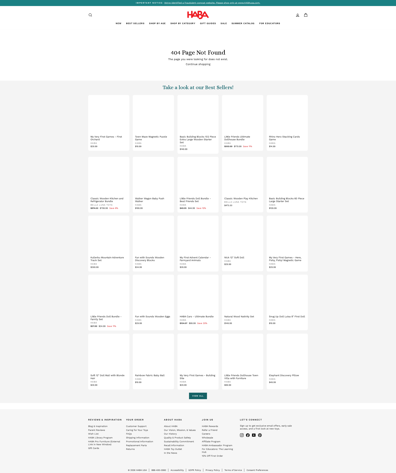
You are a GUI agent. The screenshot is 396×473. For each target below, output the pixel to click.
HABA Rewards (210, 426)
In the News (170, 453)
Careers (206, 434)
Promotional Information (139, 441)
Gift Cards (93, 448)
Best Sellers (135, 23)
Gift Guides (208, 23)
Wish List (93, 434)
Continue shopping (198, 64)
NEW (118, 23)
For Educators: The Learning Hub (217, 450)
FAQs (129, 434)
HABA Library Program (100, 437)
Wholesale (207, 437)
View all (198, 396)
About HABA (171, 426)
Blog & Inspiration (98, 426)
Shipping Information (137, 437)
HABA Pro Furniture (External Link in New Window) (104, 443)
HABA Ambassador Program (217, 445)
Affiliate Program (211, 441)
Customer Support (136, 426)
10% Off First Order (212, 456)
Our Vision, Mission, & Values (180, 430)
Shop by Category (182, 23)
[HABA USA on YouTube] (254, 435)
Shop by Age (157, 23)
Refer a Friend (209, 430)
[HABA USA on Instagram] (242, 435)
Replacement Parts (136, 445)
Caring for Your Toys (137, 430)
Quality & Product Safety (177, 437)
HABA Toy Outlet (173, 449)
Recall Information (174, 445)
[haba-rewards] (292, 15)
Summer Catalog (243, 23)
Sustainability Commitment (179, 441)
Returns (130, 449)
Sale (224, 23)
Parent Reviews (96, 430)
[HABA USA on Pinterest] (260, 435)
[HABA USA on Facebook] (248, 435)
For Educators (269, 23)
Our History (170, 434)
